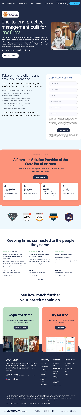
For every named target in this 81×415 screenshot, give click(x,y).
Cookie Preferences (46, 403)
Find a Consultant (56, 377)
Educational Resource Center (68, 369)
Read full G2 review (7, 275)
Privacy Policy (65, 136)
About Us (47, 3)
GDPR (18, 403)
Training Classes (57, 368)
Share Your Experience (56, 372)
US (9, 379)
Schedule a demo (20, 327)
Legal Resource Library (70, 364)
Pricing (31, 3)
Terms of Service (53, 135)
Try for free (74, 3)
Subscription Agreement (27, 403)
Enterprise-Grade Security (43, 379)
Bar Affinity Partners (43, 370)
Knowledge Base (56, 364)
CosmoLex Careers (43, 385)
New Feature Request (56, 381)
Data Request (37, 403)
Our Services (44, 366)
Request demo (61, 3)
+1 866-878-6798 (12, 374)
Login (52, 3)
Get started (60, 327)
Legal (7, 403)
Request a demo (10, 55)
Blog (66, 374)
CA (17, 379)
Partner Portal (57, 386)
